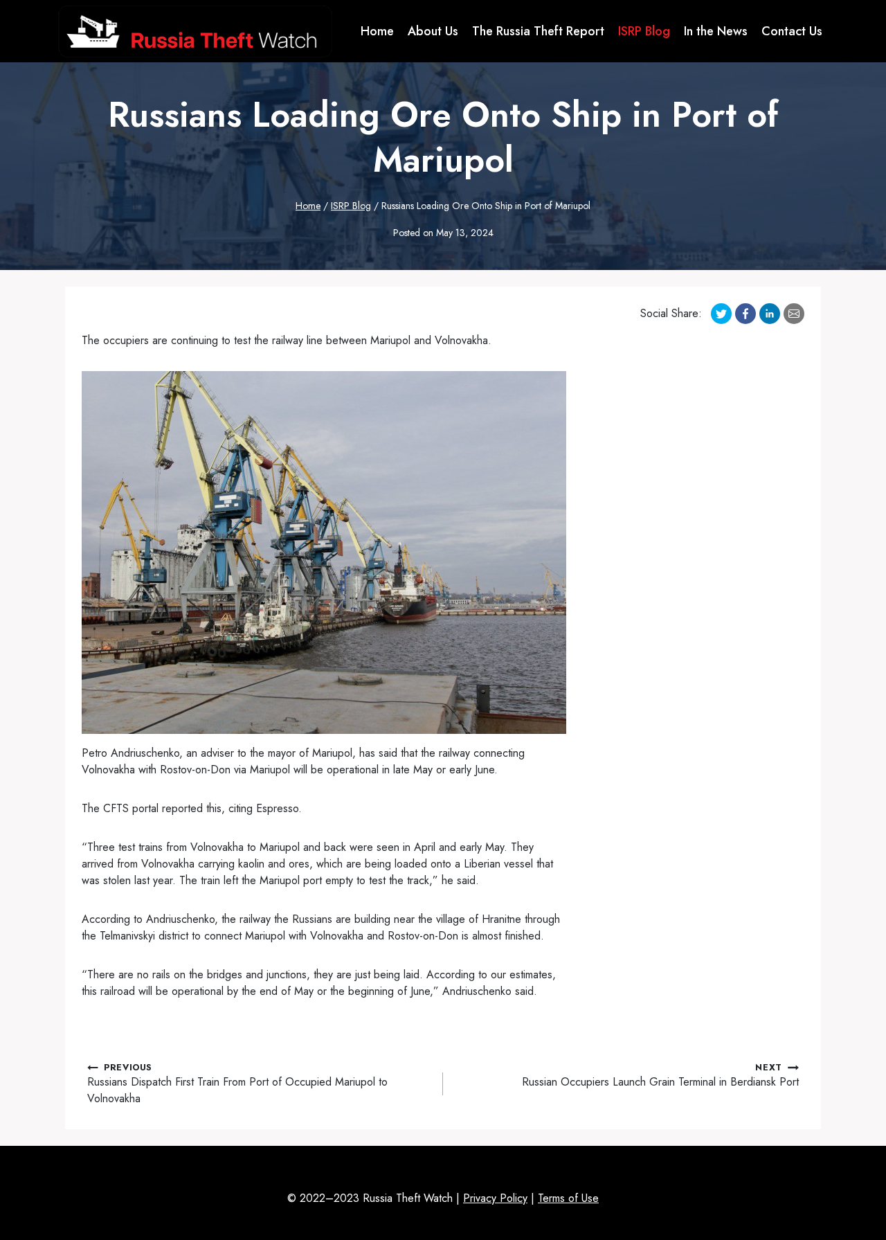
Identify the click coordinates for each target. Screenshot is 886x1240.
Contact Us (791, 31)
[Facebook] (745, 313)
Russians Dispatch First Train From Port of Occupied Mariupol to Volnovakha (237, 1083)
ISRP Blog (644, 31)
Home (377, 31)
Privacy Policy (495, 1198)
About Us (433, 31)
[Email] (794, 313)
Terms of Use (568, 1198)
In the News (716, 31)
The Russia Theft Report (538, 31)
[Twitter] (721, 313)
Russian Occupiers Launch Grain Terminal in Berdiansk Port (660, 1075)
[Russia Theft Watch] (195, 31)
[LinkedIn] (769, 313)
